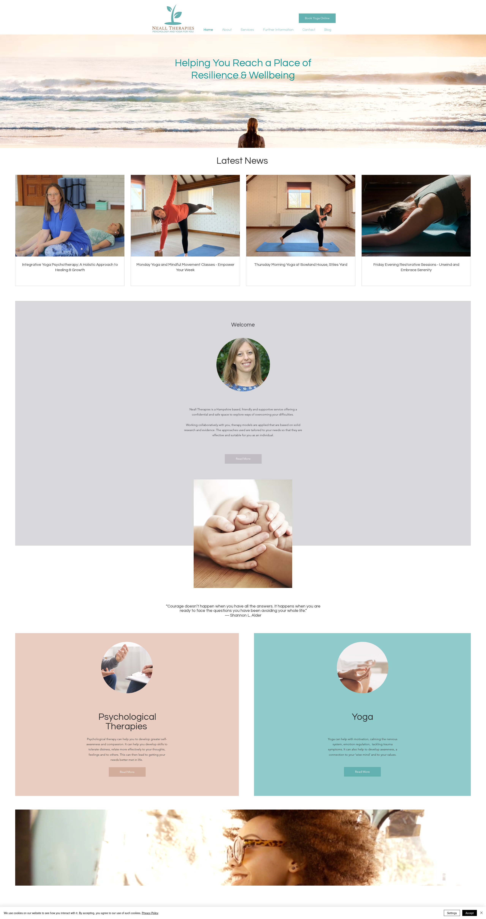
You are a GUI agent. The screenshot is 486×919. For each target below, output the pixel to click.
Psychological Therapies (127, 721)
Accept (469, 913)
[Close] (481, 913)
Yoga (362, 717)
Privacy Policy (150, 913)
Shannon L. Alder (245, 615)
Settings (452, 913)
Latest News (243, 161)
